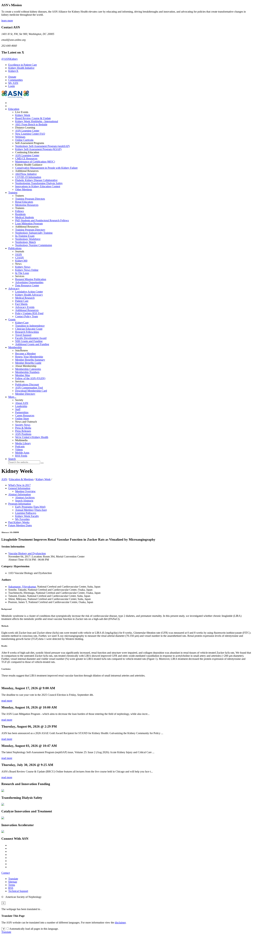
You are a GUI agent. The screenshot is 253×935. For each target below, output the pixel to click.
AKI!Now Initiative (26, 174)
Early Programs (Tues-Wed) (30, 506)
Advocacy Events (24, 307)
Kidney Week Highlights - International (36, 121)
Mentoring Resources (26, 204)
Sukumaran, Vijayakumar (22, 586)
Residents (20, 214)
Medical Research (25, 297)
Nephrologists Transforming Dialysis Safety (39, 183)
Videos (19, 449)
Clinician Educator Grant (28, 328)
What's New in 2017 (19, 485)
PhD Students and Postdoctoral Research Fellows (42, 220)
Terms (11, 884)
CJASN (19, 257)
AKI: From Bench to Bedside (31, 124)
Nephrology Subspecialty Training (33, 232)
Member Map (22, 375)
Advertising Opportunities (29, 282)
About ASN (21, 403)
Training (12, 192)
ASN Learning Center (27, 130)
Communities (15, 79)
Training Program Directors (30, 198)
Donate (12, 76)
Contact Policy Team (26, 316)
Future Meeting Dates (20, 525)
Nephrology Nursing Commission (33, 245)
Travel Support (23, 335)
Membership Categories (28, 369)
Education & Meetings (21, 479)
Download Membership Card (31, 390)
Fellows (19, 211)
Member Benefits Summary (30, 359)
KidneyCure (22, 322)
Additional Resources (27, 310)
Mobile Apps (22, 452)
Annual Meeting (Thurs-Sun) (31, 509)
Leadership (21, 406)
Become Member (25, 353)
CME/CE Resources (26, 158)
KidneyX (13, 70)
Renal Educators (24, 201)
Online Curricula (24, 139)
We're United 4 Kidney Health (31, 437)
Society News (22, 424)
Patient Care (21, 300)
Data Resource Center (27, 285)
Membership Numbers (27, 372)
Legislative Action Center (29, 291)
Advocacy (13, 288)
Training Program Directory (30, 229)
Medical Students (24, 217)
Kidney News (22, 266)
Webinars (20, 136)
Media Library (23, 443)
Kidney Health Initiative (21, 67)
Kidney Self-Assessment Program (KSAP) (38, 149)
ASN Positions (23, 434)
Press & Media (23, 427)
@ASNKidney (9, 58)
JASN (18, 254)
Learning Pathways (25, 513)
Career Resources (24, 415)
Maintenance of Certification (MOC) (35, 161)
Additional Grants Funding (32, 344)
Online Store (22, 418)
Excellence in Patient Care (22, 64)
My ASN (13, 83)
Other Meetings (23, 189)
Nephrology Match (25, 242)
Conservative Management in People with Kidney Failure (46, 167)
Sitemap (12, 881)
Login (11, 86)
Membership (15, 347)
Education (13, 109)
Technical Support (18, 891)
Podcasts (20, 446)
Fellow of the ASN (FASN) (30, 378)
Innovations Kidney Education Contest (37, 186)
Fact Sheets (21, 304)
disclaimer (120, 922)
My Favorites (22, 519)
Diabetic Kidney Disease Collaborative (36, 180)
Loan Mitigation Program (29, 223)
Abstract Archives (25, 497)
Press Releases (23, 430)
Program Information (19, 503)
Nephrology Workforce (27, 239)
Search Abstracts (24, 500)
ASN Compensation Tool (29, 387)
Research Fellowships (27, 331)
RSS (10, 887)
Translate (13, 878)
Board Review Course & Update (33, 118)
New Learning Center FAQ (30, 133)
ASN (4, 479)
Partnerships (21, 412)
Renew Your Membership (29, 356)
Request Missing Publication (30, 279)
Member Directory (25, 393)
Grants (11, 319)
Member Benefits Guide (28, 362)
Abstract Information (19, 494)
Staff (17, 409)
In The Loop (22, 273)
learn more (7, 20)
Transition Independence (30, 325)
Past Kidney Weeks (18, 522)
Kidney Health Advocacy (29, 294)
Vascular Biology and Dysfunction (27, 553)
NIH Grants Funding (29, 341)
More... (12, 396)
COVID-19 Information (28, 177)
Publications (15, 248)
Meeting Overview (25, 491)
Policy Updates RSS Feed (29, 313)
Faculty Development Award (30, 338)
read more (6, 700)
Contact (5, 872)
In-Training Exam (24, 235)
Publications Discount (27, 384)
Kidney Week (22, 115)
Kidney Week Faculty (27, 516)
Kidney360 (21, 260)
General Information (19, 488)
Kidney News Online (26, 269)
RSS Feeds (21, 455)
